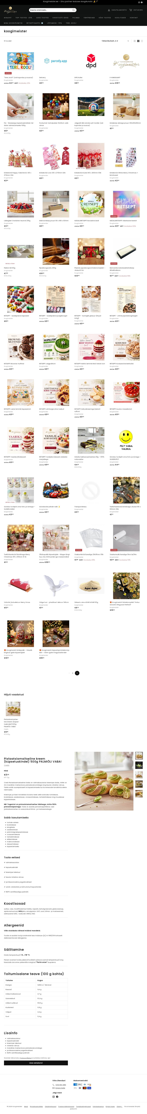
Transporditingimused (66, 1107)
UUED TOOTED (42, 18)
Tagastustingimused (83, 1107)
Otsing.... (119, 1107)
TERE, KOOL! (71, 23)
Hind (6, 771)
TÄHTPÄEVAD (89, 18)
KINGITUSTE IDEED (61, 18)
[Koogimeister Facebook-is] (57, 1097)
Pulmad (76, 18)
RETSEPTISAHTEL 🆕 (35, 23)
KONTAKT (134, 18)
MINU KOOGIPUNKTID (13, 23)
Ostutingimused (50, 1107)
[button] (40, 1092)
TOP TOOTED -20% (24, 18)
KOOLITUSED (120, 18)
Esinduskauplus (98, 1107)
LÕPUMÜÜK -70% (54, 23)
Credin (6, 765)
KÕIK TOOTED (105, 18)
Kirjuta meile (110, 1107)
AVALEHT (8, 18)
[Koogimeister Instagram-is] (53, 1097)
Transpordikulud (26, 1058)
